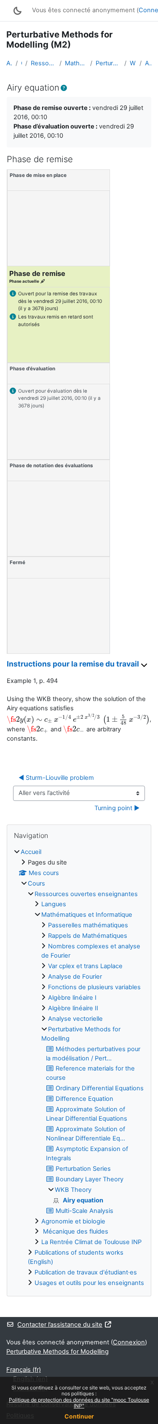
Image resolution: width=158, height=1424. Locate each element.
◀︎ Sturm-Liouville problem (56, 778)
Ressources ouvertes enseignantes (43, 63)
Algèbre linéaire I (72, 997)
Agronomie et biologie (73, 1221)
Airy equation (148, 63)
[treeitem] (79, 1068)
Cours (21, 63)
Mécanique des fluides (74, 1231)
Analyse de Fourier (75, 976)
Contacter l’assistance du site (59, 1324)
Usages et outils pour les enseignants (89, 1283)
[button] (63, 88)
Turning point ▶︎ (116, 808)
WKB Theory (133, 63)
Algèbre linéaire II (73, 1008)
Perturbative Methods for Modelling (108, 63)
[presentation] (78, 719)
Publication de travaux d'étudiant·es (86, 1272)
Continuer (79, 1416)
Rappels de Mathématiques (87, 936)
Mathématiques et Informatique (76, 63)
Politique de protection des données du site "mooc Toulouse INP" (79, 1403)
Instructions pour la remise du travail (74, 663)
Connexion (129, 1342)
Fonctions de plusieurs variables (94, 987)
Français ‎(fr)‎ (23, 1369)
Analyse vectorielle (75, 1018)
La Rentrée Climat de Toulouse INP (91, 1242)
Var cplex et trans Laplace (85, 966)
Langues (53, 904)
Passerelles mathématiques (88, 925)
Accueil (9, 63)
